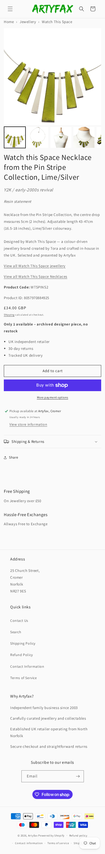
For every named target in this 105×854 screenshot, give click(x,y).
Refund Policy (21, 654)
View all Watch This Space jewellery (34, 265)
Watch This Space (57, 21)
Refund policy (78, 835)
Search (15, 632)
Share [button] (13, 457)
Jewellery (28, 21)
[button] (10, 8)
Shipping (9, 314)
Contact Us (19, 620)
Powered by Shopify (51, 835)
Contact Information (27, 666)
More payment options (52, 397)
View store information (28, 424)
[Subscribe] (78, 776)
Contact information (29, 843)
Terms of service (58, 843)
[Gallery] (52, 89)
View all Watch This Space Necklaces (35, 276)
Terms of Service (23, 678)
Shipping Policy (22, 643)
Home (9, 21)
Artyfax (33, 835)
